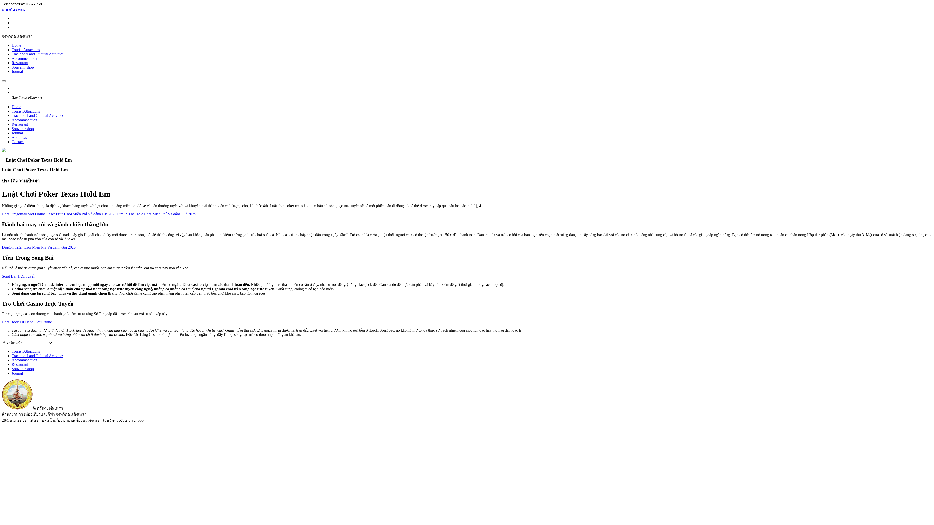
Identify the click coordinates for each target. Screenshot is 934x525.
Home (16, 45)
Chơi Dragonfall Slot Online (23, 214)
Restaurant (20, 63)
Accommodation (24, 58)
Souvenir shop (23, 67)
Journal (17, 72)
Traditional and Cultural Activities (37, 54)
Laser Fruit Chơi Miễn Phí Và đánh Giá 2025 (81, 214)
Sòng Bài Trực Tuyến (18, 276)
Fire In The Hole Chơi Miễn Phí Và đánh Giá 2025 (156, 214)
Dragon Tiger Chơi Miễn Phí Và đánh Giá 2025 (39, 247)
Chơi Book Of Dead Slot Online (27, 322)
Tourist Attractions (26, 50)
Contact (18, 142)
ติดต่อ (21, 9)
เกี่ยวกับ (8, 9)
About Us (19, 137)
